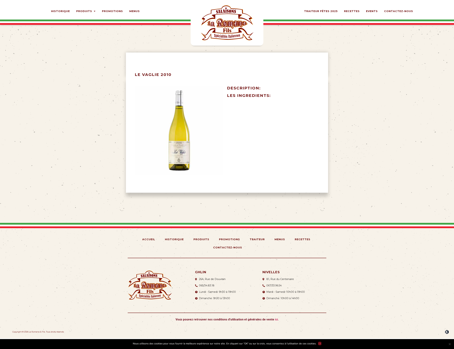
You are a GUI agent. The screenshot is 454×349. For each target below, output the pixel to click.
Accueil (148, 239)
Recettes (352, 11)
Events (372, 11)
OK (319, 343)
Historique (60, 11)
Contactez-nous (398, 11)
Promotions (112, 11)
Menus (134, 11)
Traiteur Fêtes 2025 (321, 11)
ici (276, 319)
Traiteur (257, 239)
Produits (84, 11)
